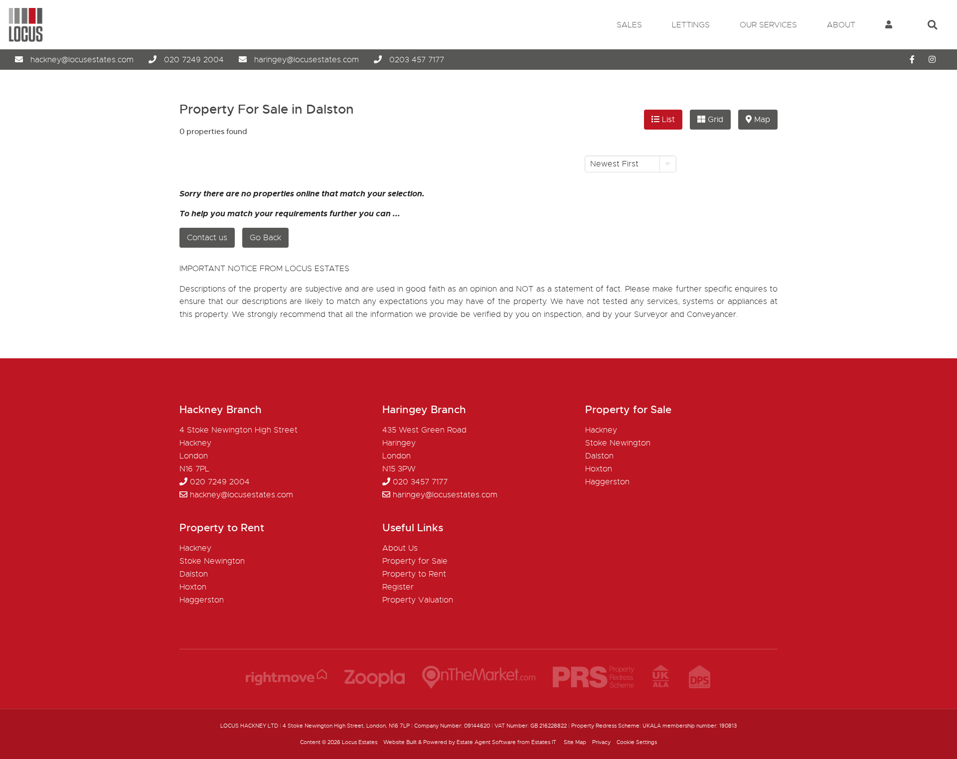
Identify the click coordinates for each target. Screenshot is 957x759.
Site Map (575, 742)
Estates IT (543, 742)
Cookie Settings (637, 742)
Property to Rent (414, 574)
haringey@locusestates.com (306, 60)
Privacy (601, 742)
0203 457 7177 (416, 60)
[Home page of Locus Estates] (22, 40)
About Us (400, 548)
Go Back (265, 238)
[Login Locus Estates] (888, 25)
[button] (630, 163)
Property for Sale (415, 561)
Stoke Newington (617, 443)
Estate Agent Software (486, 742)
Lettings (691, 25)
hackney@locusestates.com (82, 60)
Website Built (400, 742)
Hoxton (598, 469)
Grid (714, 120)
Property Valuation (417, 600)
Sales (629, 25)
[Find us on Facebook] (912, 60)
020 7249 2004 (194, 60)
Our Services (768, 25)
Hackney (601, 430)
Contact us (207, 238)
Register (398, 587)
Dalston (599, 456)
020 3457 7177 (420, 482)
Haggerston (607, 482)
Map (761, 120)
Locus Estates (359, 742)
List (667, 120)
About (841, 25)
